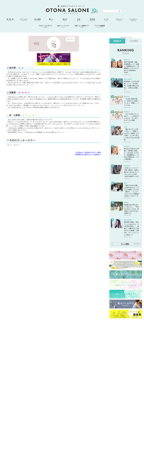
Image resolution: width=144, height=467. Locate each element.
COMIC (134, 41)
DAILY (117, 41)
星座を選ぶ (70, 39)
